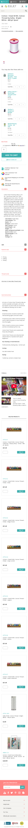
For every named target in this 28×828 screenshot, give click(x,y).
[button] (14, 145)
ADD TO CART (21, 452)
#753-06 (5, 635)
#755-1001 (6, 713)
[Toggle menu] (2, 6)
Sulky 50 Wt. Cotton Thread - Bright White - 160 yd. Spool (13, 716)
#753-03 (5, 518)
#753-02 (5, 479)
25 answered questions (7, 31)
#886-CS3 (6, 752)
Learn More (8, 185)
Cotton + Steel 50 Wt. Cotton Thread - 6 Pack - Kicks (13, 481)
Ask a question (19, 31)
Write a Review (5, 28)
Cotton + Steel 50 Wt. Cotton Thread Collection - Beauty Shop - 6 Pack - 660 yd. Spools (13, 443)
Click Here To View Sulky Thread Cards (11, 281)
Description (5, 189)
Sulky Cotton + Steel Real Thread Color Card (12, 94)
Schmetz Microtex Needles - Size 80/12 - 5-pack (12, 76)
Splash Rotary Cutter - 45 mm (12, 125)
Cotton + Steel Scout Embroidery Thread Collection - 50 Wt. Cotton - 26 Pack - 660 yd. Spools (13, 756)
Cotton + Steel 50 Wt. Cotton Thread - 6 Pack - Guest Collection (13, 677)
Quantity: (10, 86)
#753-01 (5, 440)
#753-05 (5, 596)
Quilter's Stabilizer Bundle (11, 111)
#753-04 (5, 557)
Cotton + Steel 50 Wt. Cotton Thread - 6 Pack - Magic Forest (13, 521)
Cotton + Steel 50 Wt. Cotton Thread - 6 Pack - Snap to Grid (13, 560)
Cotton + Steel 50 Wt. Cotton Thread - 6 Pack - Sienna (13, 638)
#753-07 (5, 674)
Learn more (8, 180)
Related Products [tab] (14, 416)
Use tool (7, 169)
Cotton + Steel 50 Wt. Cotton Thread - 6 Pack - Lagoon (13, 599)
